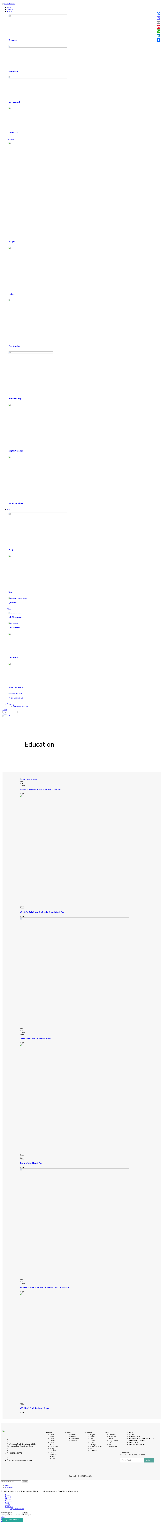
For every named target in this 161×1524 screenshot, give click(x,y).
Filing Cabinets (53, 1449)
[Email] (158, 22)
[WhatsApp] (158, 31)
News (11, 592)
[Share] (158, 40)
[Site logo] (9, 4)
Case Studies (14, 346)
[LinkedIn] (158, 35)
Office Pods (54, 1447)
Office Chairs (52, 1440)
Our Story (13, 657)
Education (13, 71)
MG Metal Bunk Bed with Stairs (34, 1408)
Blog (11, 550)
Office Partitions (53, 1453)
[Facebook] (158, 13)
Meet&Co (133, 1443)
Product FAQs (15, 398)
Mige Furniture (137, 1445)
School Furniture (53, 1457)
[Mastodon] (158, 18)
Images (12, 241)
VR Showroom (15, 617)
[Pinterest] (158, 27)
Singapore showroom (20, 706)
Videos (11, 294)
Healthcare (13, 132)
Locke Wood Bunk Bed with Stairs (35, 1038)
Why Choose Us (16, 698)
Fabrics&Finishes (96, 1447)
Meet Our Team (16, 687)
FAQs (92, 1449)
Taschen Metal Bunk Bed (31, 1163)
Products (49, 1433)
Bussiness (13, 40)
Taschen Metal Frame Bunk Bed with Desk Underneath (44, 1287)
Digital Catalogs (16, 451)
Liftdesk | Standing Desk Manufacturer (141, 1440)
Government (14, 102)
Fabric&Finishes (16, 503)
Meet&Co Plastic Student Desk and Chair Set (40, 790)
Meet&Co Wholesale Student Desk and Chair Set (42, 912)
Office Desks (52, 1436)
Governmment (74, 1439)
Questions (13, 602)
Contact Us (135, 1437)
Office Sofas (52, 1444)
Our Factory (14, 627)
